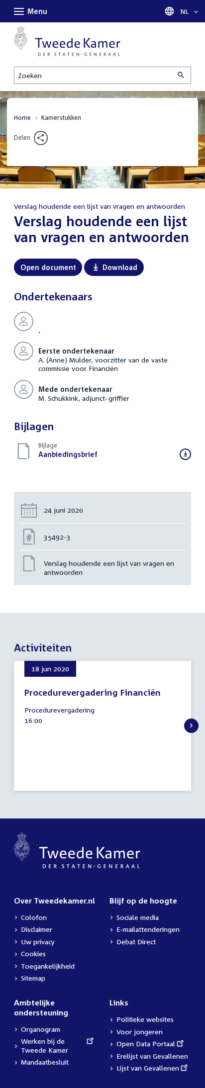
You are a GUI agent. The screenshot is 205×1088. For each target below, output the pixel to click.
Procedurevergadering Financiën (92, 692)
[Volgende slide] (191, 726)
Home (22, 117)
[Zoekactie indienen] (182, 75)
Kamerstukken (61, 117)
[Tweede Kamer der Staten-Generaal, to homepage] (67, 41)
